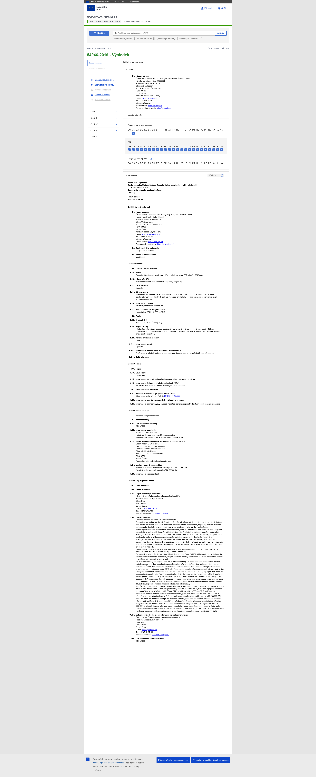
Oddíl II (93, 118)
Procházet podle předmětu (188, 39)
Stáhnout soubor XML (104, 80)
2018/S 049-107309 (172, 396)
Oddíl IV (94, 124)
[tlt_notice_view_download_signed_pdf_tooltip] (133, 133)
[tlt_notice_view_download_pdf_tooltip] (129, 149)
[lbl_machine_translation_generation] (151, 159)
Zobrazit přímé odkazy (104, 85)
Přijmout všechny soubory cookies (173, 760)
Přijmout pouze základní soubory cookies (210, 760)
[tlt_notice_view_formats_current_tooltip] (222, 175)
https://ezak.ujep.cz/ (164, 108)
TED (88, 48)
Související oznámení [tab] (97, 69)
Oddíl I (93, 112)
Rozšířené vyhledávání (144, 39)
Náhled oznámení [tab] (95, 63)
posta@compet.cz (149, 508)
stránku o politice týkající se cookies (108, 763)
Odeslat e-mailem (102, 95)
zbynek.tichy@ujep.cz (150, 98)
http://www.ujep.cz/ (155, 106)
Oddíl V (93, 130)
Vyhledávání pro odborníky (165, 39)
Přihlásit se (209, 8)
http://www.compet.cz (160, 513)
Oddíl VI (94, 137)
